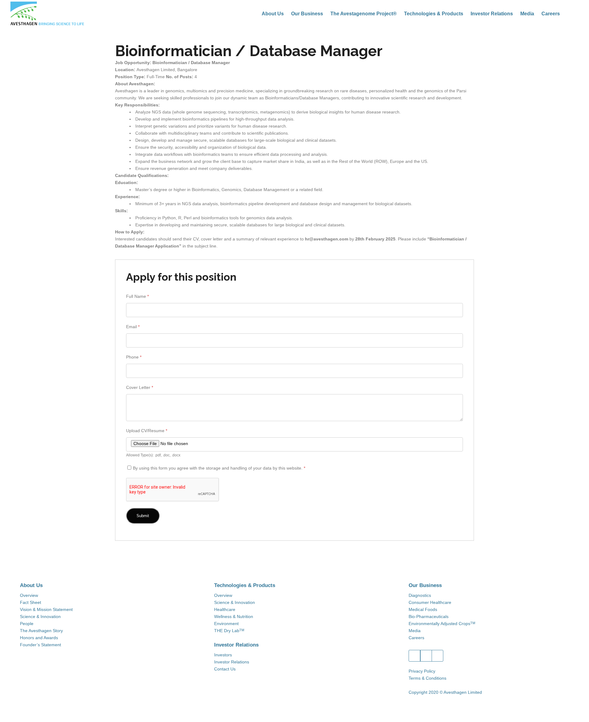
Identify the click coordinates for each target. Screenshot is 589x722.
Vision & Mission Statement (46, 609)
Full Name (137, 296)
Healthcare (224, 609)
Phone (133, 357)
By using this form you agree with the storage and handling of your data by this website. (219, 468)
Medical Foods (423, 609)
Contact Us (225, 668)
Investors (223, 654)
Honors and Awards (39, 637)
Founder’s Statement (40, 644)
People (26, 623)
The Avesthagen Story (41, 630)
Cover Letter (139, 387)
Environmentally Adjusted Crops (442, 623)
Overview (29, 595)
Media (415, 630)
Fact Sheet (30, 602)
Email (133, 326)
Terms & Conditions (427, 678)
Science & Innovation (40, 616)
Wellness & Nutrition (233, 616)
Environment (226, 623)
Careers (416, 637)
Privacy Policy (422, 671)
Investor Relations (231, 661)
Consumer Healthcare (430, 602)
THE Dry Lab (229, 630)
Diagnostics (420, 595)
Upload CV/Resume (146, 430)
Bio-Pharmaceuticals (428, 616)
